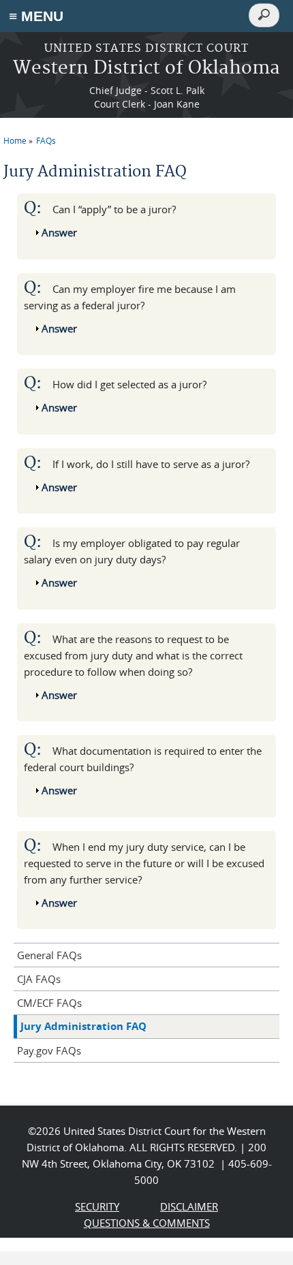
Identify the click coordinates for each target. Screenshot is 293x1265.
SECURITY (97, 1206)
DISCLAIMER (189, 1206)
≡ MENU (36, 16)
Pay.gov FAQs (49, 1050)
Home (15, 140)
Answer (59, 232)
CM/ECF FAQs (49, 1003)
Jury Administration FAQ (83, 1026)
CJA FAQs (39, 979)
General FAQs (49, 955)
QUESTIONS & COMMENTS (147, 1223)
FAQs (46, 140)
